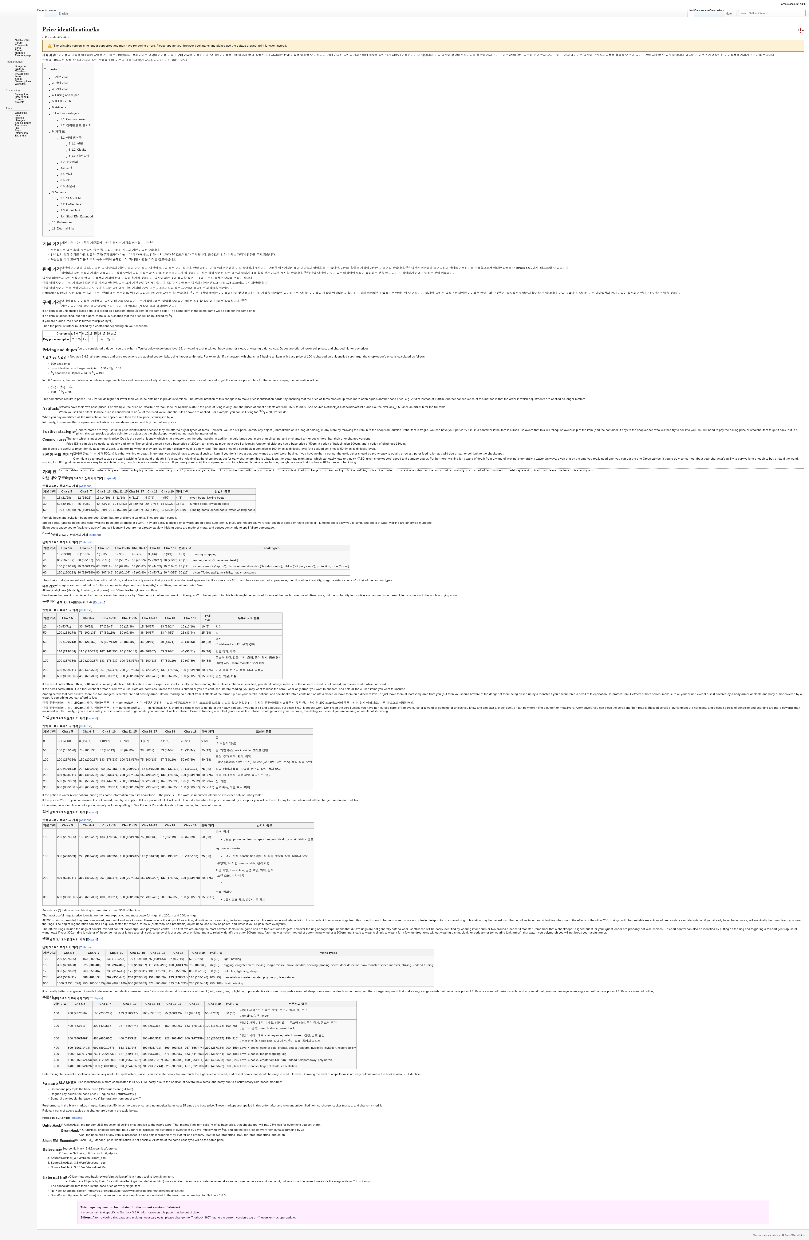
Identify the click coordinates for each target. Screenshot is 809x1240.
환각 (240, 756)
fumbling (86, 590)
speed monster (390, 965)
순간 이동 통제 (255, 899)
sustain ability (297, 839)
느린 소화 (223, 875)
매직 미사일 (265, 1022)
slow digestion (204, 920)
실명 (218, 768)
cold (226, 971)
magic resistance (245, 572)
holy (238, 795)
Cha (64, 491)
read (208, 448)
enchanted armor (299, 438)
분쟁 (218, 891)
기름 (223, 781)
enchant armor (98, 689)
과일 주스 (226, 750)
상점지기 (261, 55)
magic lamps (238, 438)
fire (131, 694)
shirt (457, 932)
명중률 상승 (283, 856)
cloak (465, 932)
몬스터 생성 (237, 670)
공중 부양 (243, 775)
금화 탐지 (275, 657)
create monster (251, 977)
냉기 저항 (232, 856)
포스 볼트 (264, 1010)
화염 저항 (222, 870)
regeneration (251, 920)
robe (335, 566)
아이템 (63, 55)
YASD (360, 458)
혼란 (218, 756)
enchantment (62, 595)
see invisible (242, 750)
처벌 (234, 676)
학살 (226, 676)
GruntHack (89, 1129)
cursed (171, 517)
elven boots (197, 497)
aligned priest (584, 929)
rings (68, 915)
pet (457, 430)
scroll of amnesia (153, 443)
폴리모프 (258, 775)
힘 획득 (268, 856)
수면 (309, 762)
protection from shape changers (254, 839)
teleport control (113, 929)
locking (260, 965)
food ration (429, 453)
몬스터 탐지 (259, 768)
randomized (78, 585)
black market (77, 1105)
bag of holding (309, 430)
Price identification (57, 37)
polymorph (132, 929)
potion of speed (282, 522)
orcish (208, 560)
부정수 (257, 762)
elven (196, 572)
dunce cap (271, 348)
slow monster (370, 965)
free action (237, 870)
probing (324, 965)
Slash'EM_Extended (92, 1140)
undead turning (423, 965)
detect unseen (293, 1035)
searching (221, 920)
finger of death (270, 1066)
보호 (229, 839)
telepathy (149, 585)
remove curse (121, 689)
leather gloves (134, 590)
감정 (218, 626)
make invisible (296, 965)
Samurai (56, 1098)
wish (279, 929)
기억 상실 (222, 670)
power (104, 590)
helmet (182, 585)
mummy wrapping (205, 554)
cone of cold (268, 1047)
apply (131, 800)
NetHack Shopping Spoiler (68, 1190)
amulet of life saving (374, 711)
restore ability (347, 1047)
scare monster (241, 663)
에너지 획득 (231, 768)
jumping (247, 1015)
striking (406, 965)
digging (229, 965)
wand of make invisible (502, 991)
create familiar (269, 1060)
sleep (253, 971)
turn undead (289, 1060)
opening (312, 965)
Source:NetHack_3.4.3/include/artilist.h (340, 407)
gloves (62, 590)
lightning (242, 971)
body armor (481, 932)
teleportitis (436, 920)
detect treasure (299, 1047)
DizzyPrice (58, 1195)
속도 (268, 775)
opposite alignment (122, 585)
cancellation (232, 977)
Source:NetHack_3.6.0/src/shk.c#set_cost (78, 1162)
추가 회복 (229, 756)
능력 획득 (222, 787)
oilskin (288, 566)
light (226, 959)
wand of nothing (644, 991)
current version (153, 1207)
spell (246, 527)
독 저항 (232, 863)
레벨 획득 (236, 787)
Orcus (647, 458)
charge (379, 991)
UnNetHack (71, 1124)
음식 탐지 (261, 657)
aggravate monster (228, 848)
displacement (237, 566)
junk (475, 453)
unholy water (254, 795)
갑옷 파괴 (239, 657)
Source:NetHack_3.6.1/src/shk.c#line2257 (79, 1167)
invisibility (226, 572)
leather (197, 560)
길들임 (259, 670)
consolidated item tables (73, 1185)
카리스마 (359, 55)
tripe (415, 453)
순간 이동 (258, 663)
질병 (265, 750)
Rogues (56, 1094)
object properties (160, 1134)
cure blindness (268, 1028)
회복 (248, 756)
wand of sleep (305, 991)
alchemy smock (203, 566)
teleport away (307, 1060)
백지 (218, 638)
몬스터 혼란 (223, 657)
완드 (86, 453)
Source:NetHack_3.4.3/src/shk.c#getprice (90, 1148)
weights (140, 517)
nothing (236, 959)
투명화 (244, 768)
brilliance (102, 585)
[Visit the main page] (18, 17)
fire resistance (271, 920)
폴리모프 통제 (235, 899)
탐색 (270, 870)
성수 (220, 762)
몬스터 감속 (249, 1028)
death (144, 453)
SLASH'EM (139, 1081)
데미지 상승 (300, 856)
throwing (347, 430)
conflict (96, 929)
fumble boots (198, 503)
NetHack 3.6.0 (129, 1212)
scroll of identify (145, 438)
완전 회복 (229, 775)
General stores (86, 430)
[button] (65, 12)
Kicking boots (173, 527)
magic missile (276, 965)
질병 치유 (279, 1040)
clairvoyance (273, 1035)
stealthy (158, 527)
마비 (247, 787)
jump (358, 522)
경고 (310, 839)
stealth (281, 839)
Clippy (73, 1176)
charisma (141, 326)
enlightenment (199, 932)
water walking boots (242, 509)
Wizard (110, 448)
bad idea (272, 458)
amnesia (125, 702)
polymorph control (158, 929)
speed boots (218, 509)
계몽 (218, 775)
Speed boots (50, 522)
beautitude (148, 795)
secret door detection (345, 965)
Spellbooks (49, 448)
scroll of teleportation (593, 694)
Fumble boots (51, 517)
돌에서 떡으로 (311, 1040)
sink (167, 932)
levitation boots (219, 503)
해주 (233, 651)
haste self (303, 522)
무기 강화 (248, 644)
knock (265, 1015)
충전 (218, 676)
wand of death (334, 991)
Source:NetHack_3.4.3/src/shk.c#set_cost (78, 1157)
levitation (236, 920)
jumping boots (199, 509)
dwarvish (253, 566)
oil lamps (274, 438)
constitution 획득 (251, 856)
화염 (250, 657)
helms (91, 585)
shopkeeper (565, 929)
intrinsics (741, 920)
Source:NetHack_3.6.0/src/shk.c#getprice (90, 1153)
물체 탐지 (274, 768)
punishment (127, 707)
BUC (406, 1074)
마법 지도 (223, 663)
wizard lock (287, 1028)
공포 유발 (318, 1035)
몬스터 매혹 (249, 1040)
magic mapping (270, 1053)
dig (284, 1053)
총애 (218, 831)
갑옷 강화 (222, 651)
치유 (257, 1015)
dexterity (73, 590)
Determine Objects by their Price (91, 1181)
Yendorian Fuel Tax (345, 800)
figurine (255, 462)
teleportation (296, 920)
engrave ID (77, 991)
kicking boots (215, 497)
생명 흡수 (281, 1022)
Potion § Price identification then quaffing (167, 805)
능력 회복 (298, 762)
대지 (250, 670)
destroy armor (149, 694)
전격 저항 (263, 863)
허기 (226, 831)
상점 (151, 55)
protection (323, 566)
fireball (282, 1047)
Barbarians (58, 1089)
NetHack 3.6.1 (51, 292)
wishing (131, 453)
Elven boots (50, 527)
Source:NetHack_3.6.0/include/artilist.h (398, 407)
